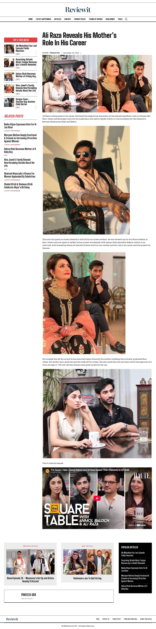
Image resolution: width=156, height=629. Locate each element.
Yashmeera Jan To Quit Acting (87, 578)
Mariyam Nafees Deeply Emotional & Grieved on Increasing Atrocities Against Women (20, 138)
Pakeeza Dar (55, 53)
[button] (126, 19)
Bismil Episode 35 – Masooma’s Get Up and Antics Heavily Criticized (30, 580)
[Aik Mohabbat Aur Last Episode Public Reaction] (9, 49)
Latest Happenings (12, 130)
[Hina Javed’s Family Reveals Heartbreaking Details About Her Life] (9, 88)
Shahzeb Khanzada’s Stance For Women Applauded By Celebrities (19, 175)
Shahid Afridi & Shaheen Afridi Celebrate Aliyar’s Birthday (18, 186)
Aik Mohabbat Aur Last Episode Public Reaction (26, 48)
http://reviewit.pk (27, 598)
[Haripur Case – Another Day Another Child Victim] (9, 102)
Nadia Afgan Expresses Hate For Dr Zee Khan (20, 126)
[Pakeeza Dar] (13, 596)
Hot (18, 54)
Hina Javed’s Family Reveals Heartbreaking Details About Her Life (26, 88)
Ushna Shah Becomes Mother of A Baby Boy (26, 75)
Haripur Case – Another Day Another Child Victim (25, 102)
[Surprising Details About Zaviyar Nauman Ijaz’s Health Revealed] (9, 62)
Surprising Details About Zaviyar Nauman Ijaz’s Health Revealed (26, 62)
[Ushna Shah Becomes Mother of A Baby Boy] (9, 76)
